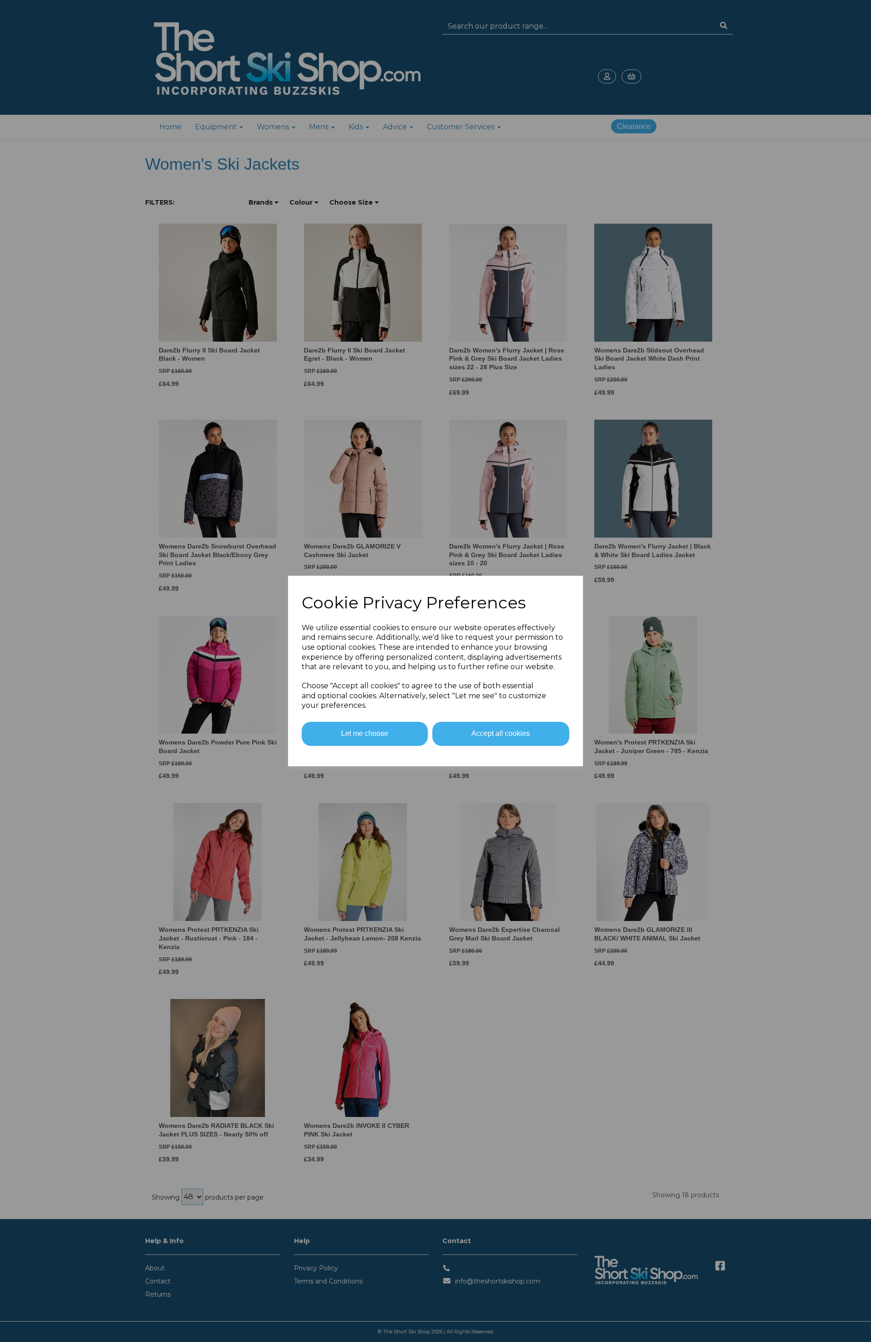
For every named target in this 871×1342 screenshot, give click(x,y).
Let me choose (364, 733)
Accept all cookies (500, 733)
